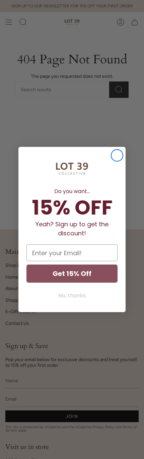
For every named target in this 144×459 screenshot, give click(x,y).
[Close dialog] (117, 155)
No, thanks (72, 295)
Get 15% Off (72, 273)
